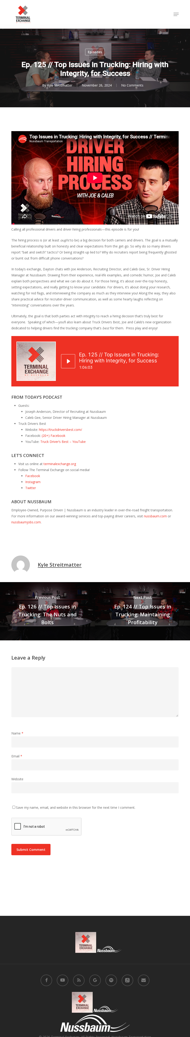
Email (16, 756)
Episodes (95, 52)
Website (17, 779)
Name (17, 733)
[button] (176, 14)
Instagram (33, 482)
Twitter (30, 488)
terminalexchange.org (60, 464)
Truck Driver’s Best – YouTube (63, 441)
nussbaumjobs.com (26, 522)
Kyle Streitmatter (59, 85)
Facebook (32, 476)
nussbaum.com (155, 516)
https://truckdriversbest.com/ (60, 429)
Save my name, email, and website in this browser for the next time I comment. (75, 807)
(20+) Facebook (53, 435)
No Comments (132, 85)
